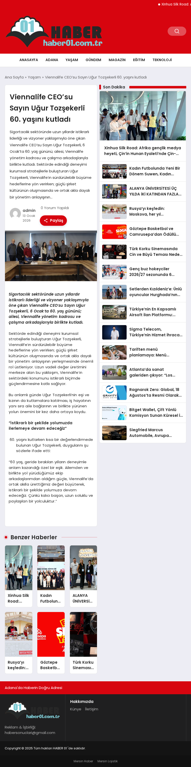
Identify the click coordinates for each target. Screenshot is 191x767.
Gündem (93, 59)
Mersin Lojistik (107, 761)
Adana (52, 59)
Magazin (117, 59)
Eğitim (139, 59)
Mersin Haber (83, 761)
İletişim (91, 709)
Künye (75, 709)
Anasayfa (28, 59)
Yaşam (72, 59)
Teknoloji (162, 59)
